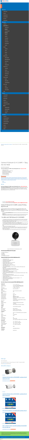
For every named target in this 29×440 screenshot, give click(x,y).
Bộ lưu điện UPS (7, 43)
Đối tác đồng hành (6, 123)
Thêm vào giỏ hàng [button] (12, 380)
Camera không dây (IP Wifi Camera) (16, 177)
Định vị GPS (5, 18)
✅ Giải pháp (4, 9)
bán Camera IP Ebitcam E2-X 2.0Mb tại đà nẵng (13, 178)
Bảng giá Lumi (6, 61)
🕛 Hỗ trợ (5, 105)
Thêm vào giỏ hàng (3, 176)
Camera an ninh (5, 11)
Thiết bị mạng (6, 80)
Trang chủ (2, 144)
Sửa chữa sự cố (5, 96)
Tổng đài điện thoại (7, 82)
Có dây (6, 50)
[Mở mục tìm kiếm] (1, 3)
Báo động (5, 13)
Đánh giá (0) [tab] (4, 182)
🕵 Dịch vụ (3, 93)
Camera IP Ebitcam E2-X (23, 178)
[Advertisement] (14, 137)
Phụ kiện (6, 45)
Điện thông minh (7, 64)
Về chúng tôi (5, 116)
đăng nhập (5, 363)
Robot (4, 91)
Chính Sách (20, 437)
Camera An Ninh (5, 25)
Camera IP (6, 29)
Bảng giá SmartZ (7, 57)
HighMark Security (9, 437)
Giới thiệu (13, 437)
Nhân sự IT (5, 100)
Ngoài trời (6, 36)
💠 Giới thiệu (4, 114)
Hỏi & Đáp (6, 112)
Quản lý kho (6, 75)
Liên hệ (23, 437)
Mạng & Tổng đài (5, 16)
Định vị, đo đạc (5, 84)
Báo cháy (6, 52)
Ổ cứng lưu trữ (6, 41)
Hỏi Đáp (4, 128)
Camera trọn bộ (7, 27)
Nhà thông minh (5, 20)
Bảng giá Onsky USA (7, 59)
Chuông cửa (6, 68)
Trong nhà (6, 34)
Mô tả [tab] (3, 181)
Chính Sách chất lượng (6, 121)
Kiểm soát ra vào (5, 66)
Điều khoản (17, 437)
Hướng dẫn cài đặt (7, 107)
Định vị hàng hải (7, 89)
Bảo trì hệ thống (5, 98)
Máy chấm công (7, 73)
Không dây (6, 32)
